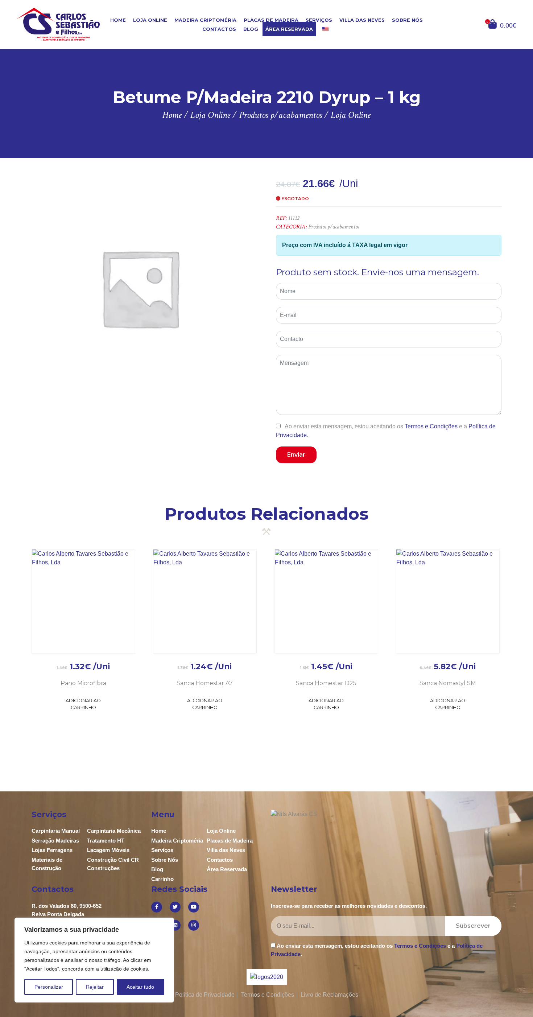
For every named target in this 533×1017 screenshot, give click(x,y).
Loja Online (150, 20)
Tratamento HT (105, 840)
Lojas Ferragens (52, 850)
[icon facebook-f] (156, 907)
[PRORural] (276, 977)
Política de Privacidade (205, 995)
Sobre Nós (407, 20)
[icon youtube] (193, 907)
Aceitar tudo (140, 987)
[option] (140, 288)
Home (118, 20)
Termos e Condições (431, 426)
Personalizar (48, 987)
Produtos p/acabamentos (333, 227)
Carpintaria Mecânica (114, 831)
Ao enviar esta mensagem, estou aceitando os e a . (386, 430)
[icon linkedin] (175, 925)
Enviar (296, 454)
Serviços (319, 20)
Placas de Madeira (271, 20)
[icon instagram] (193, 925)
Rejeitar (95, 987)
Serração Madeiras (55, 840)
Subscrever (473, 925)
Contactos (219, 29)
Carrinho (162, 879)
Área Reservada (289, 29)
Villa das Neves (362, 20)
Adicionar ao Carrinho (83, 704)
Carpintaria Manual (56, 831)
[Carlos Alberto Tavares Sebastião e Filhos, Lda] (58, 24)
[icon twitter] (175, 907)
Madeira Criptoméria (205, 20)
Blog (250, 29)
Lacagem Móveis (108, 850)
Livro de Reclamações (329, 995)
